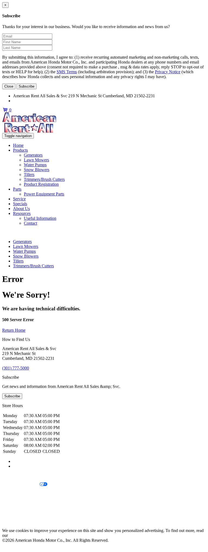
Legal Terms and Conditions (26, 493)
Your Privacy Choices (21, 484)
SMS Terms (67, 71)
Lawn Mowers (36, 160)
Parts (17, 189)
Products (20, 150)
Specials (20, 203)
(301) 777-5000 (26, 100)
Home (18, 145)
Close (8, 86)
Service (19, 199)
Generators (33, 155)
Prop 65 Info (13, 512)
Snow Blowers (36, 169)
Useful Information (40, 218)
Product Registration (41, 184)
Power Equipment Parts (44, 194)
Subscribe (26, 86)
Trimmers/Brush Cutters (44, 179)
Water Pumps (35, 164)
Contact (30, 223)
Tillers (29, 174)
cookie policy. (21, 535)
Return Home (13, 330)
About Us (21, 208)
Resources (22, 213)
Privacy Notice (167, 71)
